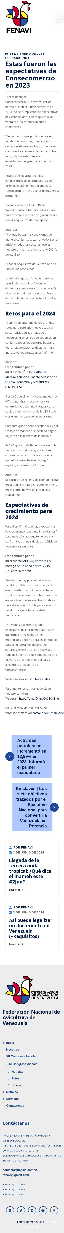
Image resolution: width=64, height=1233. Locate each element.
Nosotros (12, 1049)
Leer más (14, 889)
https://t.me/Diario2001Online (39, 698)
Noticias (17, 1071)
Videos (16, 1085)
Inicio (10, 1043)
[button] (57, 18)
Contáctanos (15, 1105)
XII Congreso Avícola (21, 1056)
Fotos (16, 1078)
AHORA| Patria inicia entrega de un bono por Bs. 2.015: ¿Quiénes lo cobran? (28, 566)
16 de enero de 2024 (27, 53)
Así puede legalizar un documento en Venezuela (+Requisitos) (30, 928)
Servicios (12, 1098)
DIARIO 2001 (20, 58)
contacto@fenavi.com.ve (20, 1170)
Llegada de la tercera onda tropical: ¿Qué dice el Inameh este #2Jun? (30, 871)
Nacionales (42, 679)
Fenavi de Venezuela (30, 1222)
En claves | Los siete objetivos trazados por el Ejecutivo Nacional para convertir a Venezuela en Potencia (31, 807)
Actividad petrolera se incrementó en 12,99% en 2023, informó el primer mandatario (31, 756)
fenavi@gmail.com (16, 1175)
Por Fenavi (23, 847)
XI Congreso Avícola (23, 1064)
